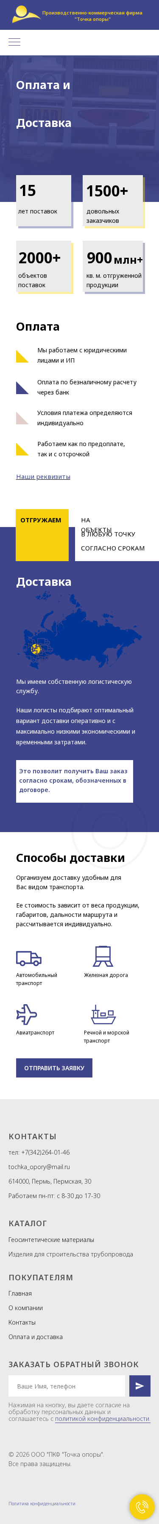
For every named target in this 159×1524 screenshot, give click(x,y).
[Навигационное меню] (14, 42)
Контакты (22, 1322)
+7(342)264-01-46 (45, 1152)
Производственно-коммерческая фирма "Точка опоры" (92, 15)
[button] (54, 1067)
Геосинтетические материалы (51, 1240)
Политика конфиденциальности (41, 1504)
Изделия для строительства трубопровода (70, 1254)
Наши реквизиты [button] (43, 476)
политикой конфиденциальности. (103, 1419)
